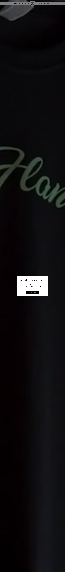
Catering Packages (32, 292)
